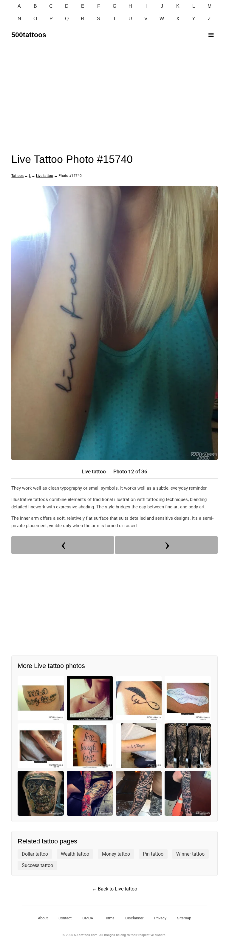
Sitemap (184, 918)
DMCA (87, 918)
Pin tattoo (153, 854)
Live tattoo (44, 176)
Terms (109, 918)
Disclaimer (134, 918)
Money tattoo (116, 854)
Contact (65, 918)
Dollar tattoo (35, 854)
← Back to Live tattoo (114, 889)
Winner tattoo (190, 854)
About (43, 918)
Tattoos (17, 176)
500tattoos (28, 35)
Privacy (160, 918)
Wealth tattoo (75, 854)
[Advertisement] (114, 94)
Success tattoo (37, 865)
